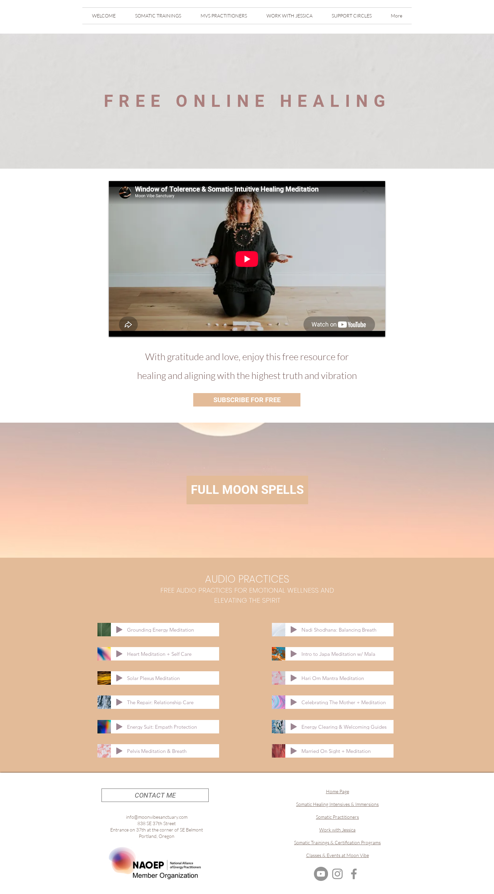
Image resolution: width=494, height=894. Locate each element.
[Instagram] (337, 874)
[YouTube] (321, 874)
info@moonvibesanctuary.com (157, 817)
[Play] (119, 629)
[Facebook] (354, 874)
